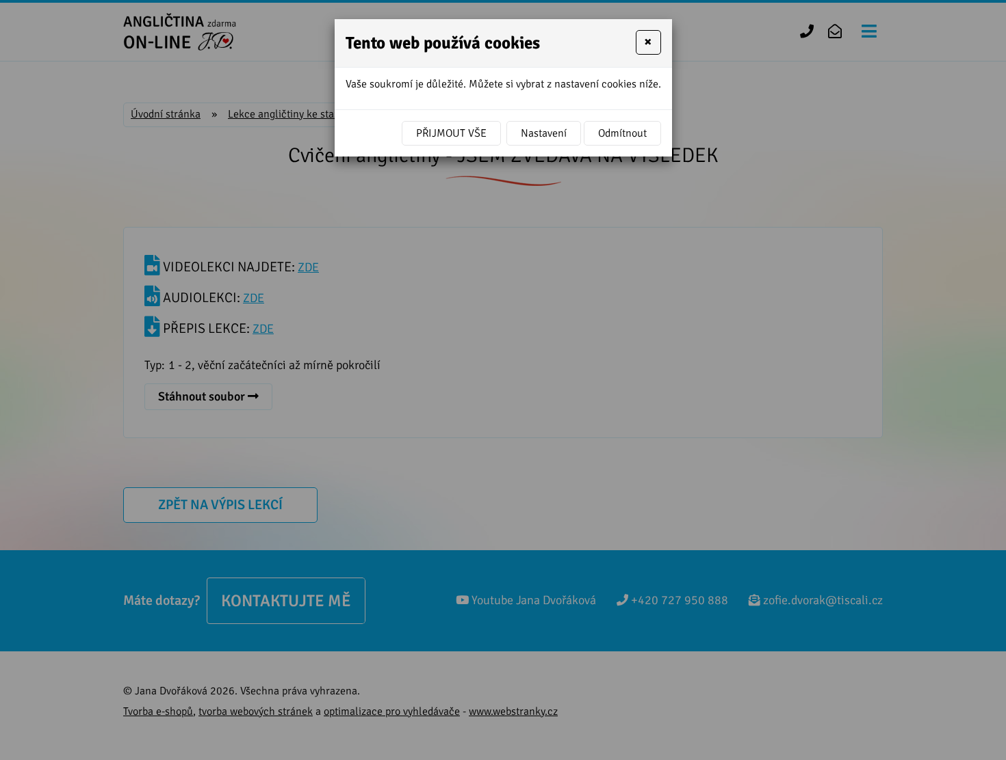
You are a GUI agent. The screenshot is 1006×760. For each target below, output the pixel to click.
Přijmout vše (451, 133)
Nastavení (544, 133)
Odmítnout (622, 133)
